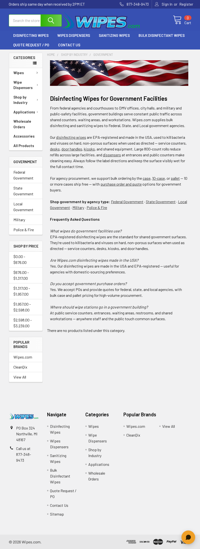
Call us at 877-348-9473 (23, 454)
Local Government (23, 206)
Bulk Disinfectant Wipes (162, 35)
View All (19, 377)
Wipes (18, 72)
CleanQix (20, 367)
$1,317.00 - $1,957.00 (21, 291)
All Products (23, 145)
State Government (23, 191)
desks (55, 149)
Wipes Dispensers (73, 35)
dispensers (112, 154)
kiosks (89, 149)
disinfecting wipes (71, 137)
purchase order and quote (121, 184)
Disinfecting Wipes (31, 35)
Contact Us (69, 45)
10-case (158, 178)
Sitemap (57, 514)
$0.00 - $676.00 (20, 259)
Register (186, 4)
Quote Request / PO (31, 45)
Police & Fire (23, 229)
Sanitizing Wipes (114, 35)
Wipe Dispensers (23, 85)
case (146, 178)
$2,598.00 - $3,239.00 (22, 323)
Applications (24, 112)
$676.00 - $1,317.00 (21, 275)
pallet (175, 178)
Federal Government (23, 175)
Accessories (24, 136)
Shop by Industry (20, 100)
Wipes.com (22, 357)
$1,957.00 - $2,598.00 (22, 307)
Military (19, 219)
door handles (71, 149)
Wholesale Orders (22, 124)
